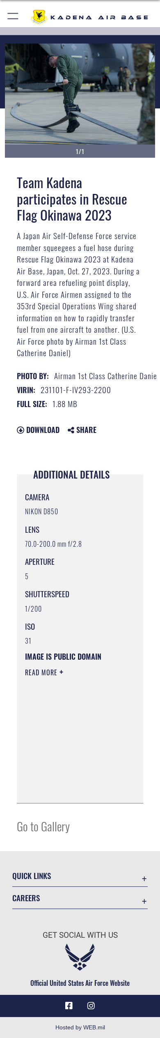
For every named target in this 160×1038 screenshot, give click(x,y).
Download (41, 429)
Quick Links (31, 875)
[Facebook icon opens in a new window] (69, 1006)
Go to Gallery (43, 826)
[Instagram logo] (91, 1006)
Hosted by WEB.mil (80, 1027)
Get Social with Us (80, 935)
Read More (42, 672)
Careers (26, 898)
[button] (13, 17)
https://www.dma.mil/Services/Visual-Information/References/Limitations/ (75, 787)
